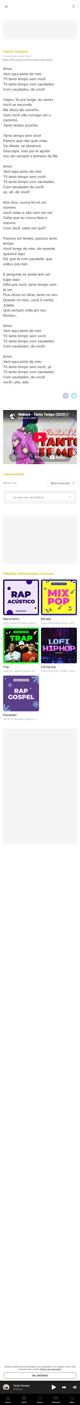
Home (8, 1402)
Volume (75, 1387)
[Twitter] (74, 396)
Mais (72, 1402)
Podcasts (56, 1402)
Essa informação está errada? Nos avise (27, 60)
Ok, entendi (40, 1375)
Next (64, 1387)
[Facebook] (66, 396)
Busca (40, 1402)
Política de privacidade (50, 1369)
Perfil (24, 1402)
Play (54, 1387)
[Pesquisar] (74, 6)
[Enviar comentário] (70, 497)
